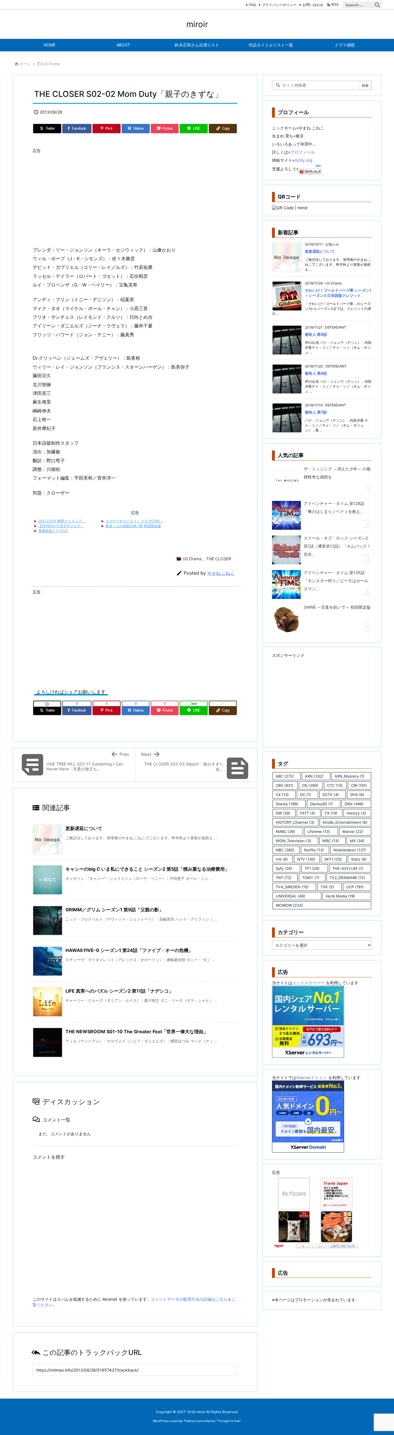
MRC (330, 840)
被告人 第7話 (316, 412)
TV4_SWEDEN (292, 887)
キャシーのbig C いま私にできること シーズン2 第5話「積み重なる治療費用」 (147, 869)
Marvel (352, 831)
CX (282, 794)
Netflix (314, 850)
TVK (327, 887)
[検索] (377, 4)
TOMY (310, 877)
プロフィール (302, 152)
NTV (306, 859)
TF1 (312, 868)
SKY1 (333, 859)
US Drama (51, 63)
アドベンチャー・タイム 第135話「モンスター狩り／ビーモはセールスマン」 (336, 580)
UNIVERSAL (290, 896)
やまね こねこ (220, 573)
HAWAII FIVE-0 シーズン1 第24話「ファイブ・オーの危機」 (129, 950)
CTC (335, 785)
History (356, 813)
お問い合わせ (313, 5)
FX (331, 813)
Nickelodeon (349, 850)
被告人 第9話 (316, 334)
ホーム (25, 63)
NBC (285, 850)
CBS (284, 785)
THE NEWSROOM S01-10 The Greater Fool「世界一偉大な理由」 (136, 1031)
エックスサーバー (308, 982)
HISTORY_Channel (295, 822)
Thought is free (228, 1421)
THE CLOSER (218, 558)
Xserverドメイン (311, 1077)
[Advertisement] (135, 196)
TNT (284, 877)
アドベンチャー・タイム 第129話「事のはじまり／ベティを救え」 (334, 507)
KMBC (285, 831)
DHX (357, 794)
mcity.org (303, 160)
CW (359, 785)
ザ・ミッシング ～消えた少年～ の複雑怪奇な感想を (337, 472)
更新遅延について (83, 828)
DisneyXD (321, 804)
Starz (359, 859)
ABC (285, 776)
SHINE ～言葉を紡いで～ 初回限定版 (337, 607)
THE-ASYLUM (347, 868)
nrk (282, 859)
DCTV (330, 794)
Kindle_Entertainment (345, 822)
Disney (287, 804)
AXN (314, 776)
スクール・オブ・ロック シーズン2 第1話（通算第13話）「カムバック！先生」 (337, 546)
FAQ (252, 5)
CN (310, 785)
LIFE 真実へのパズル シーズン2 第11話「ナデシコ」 (119, 991)
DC (305, 794)
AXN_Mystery (350, 776)
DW (283, 813)
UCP (355, 887)
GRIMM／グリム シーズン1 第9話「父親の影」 (114, 909)
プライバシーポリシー (279, 5)
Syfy (284, 868)
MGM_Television (293, 840)
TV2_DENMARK (347, 877)
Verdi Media (340, 896)
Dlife (354, 804)
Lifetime (318, 831)
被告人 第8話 (316, 373)
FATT (307, 813)
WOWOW (289, 905)
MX (357, 840)
